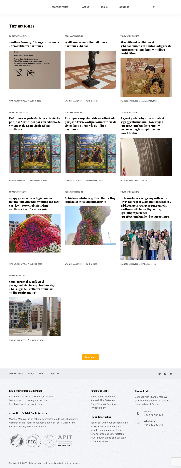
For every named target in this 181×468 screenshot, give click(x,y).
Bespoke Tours (60, 7)
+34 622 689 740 (153, 415)
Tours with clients (18, 36)
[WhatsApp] (160, 374)
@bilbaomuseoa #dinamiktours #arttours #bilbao (86, 44)
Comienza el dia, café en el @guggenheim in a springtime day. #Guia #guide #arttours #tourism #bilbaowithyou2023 (32, 287)
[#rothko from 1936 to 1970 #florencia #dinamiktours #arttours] (35, 70)
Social (104, 7)
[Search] (154, 7)
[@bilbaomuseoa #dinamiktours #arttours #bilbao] (90, 70)
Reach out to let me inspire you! (26, 404)
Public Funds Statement (103, 396)
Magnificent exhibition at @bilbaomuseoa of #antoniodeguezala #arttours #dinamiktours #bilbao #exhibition (145, 47)
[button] (145, 7)
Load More (90, 357)
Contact (124, 7)
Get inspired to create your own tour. (29, 400)
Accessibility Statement (103, 400)
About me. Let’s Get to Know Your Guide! (31, 396)
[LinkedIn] (171, 374)
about (85, 7)
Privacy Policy (98, 407)
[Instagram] (165, 374)
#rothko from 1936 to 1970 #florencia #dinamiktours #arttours (34, 44)
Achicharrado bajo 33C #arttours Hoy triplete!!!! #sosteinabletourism (90, 200)
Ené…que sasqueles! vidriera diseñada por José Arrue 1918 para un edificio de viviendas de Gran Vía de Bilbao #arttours (35, 123)
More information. (36, 426)
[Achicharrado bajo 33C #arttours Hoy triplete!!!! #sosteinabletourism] (90, 225)
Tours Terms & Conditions (104, 404)
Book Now (165, 7)
